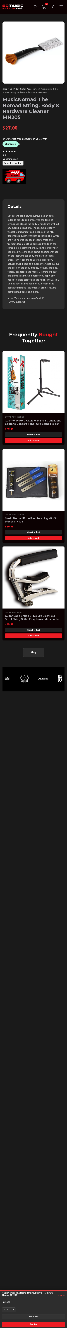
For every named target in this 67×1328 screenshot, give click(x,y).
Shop (4, 88)
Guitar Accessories (29, 88)
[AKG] (20, 678)
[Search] (35, 7)
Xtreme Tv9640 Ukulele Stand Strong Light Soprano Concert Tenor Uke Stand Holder (33, 422)
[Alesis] (39, 678)
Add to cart (33, 1317)
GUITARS (14, 88)
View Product (33, 434)
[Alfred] (58, 678)
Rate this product (13, 163)
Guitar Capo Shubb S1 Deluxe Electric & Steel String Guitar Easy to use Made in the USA (32, 619)
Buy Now (33, 1324)
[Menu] (61, 6)
